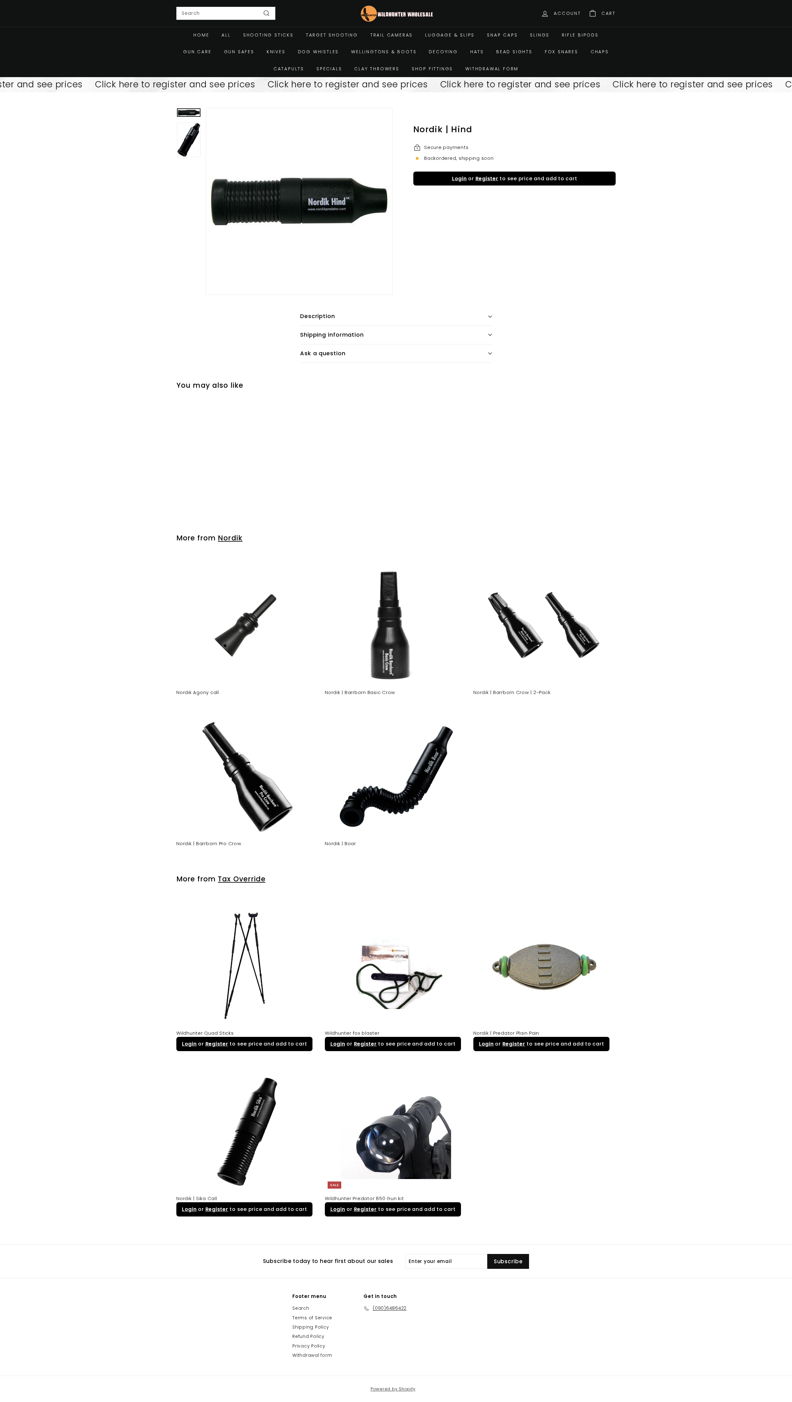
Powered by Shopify (393, 1389)
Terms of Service (312, 1318)
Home (201, 35)
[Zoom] (299, 201)
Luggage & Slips (450, 35)
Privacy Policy (308, 1346)
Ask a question (323, 353)
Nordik (230, 538)
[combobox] (225, 13)
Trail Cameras (391, 35)
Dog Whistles (318, 52)
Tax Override (241, 879)
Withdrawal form (492, 69)
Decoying (443, 52)
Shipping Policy (310, 1327)
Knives (276, 52)
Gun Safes (239, 52)
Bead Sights (514, 52)
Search (300, 1308)
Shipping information (332, 334)
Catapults (288, 69)
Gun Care (197, 52)
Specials (329, 69)
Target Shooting (332, 35)
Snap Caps (502, 35)
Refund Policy (308, 1336)
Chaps (600, 52)
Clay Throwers (376, 69)
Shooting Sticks (268, 35)
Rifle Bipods (580, 35)
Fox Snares (561, 52)
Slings (539, 35)
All (226, 35)
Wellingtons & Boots (383, 52)
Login (459, 178)
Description (317, 316)
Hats (477, 52)
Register (487, 178)
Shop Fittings (432, 69)
